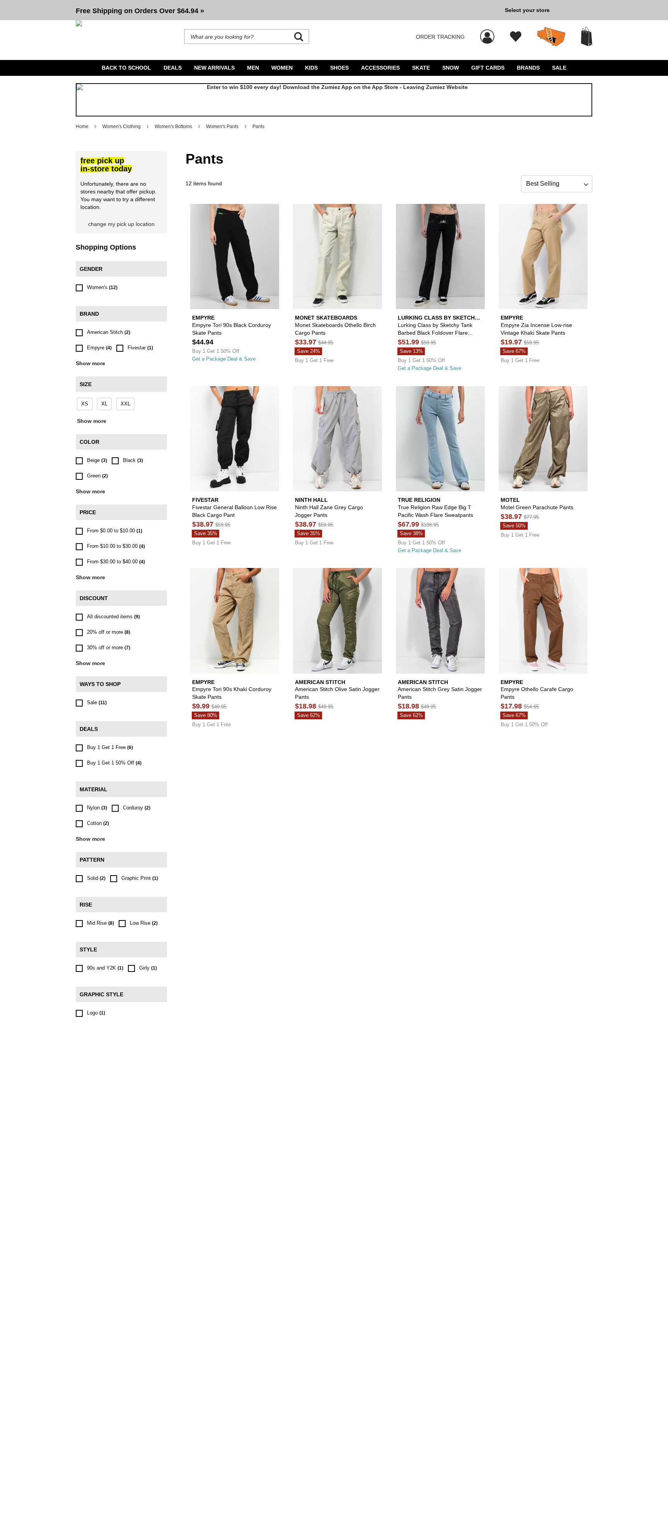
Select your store (527, 10)
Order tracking (440, 37)
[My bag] (586, 36)
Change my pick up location (121, 224)
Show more (90, 363)
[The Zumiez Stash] (551, 36)
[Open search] (298, 36)
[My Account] (487, 32)
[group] (287, 10)
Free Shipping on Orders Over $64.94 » (140, 11)
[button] (287, 10)
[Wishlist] (515, 37)
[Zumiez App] (334, 99)
